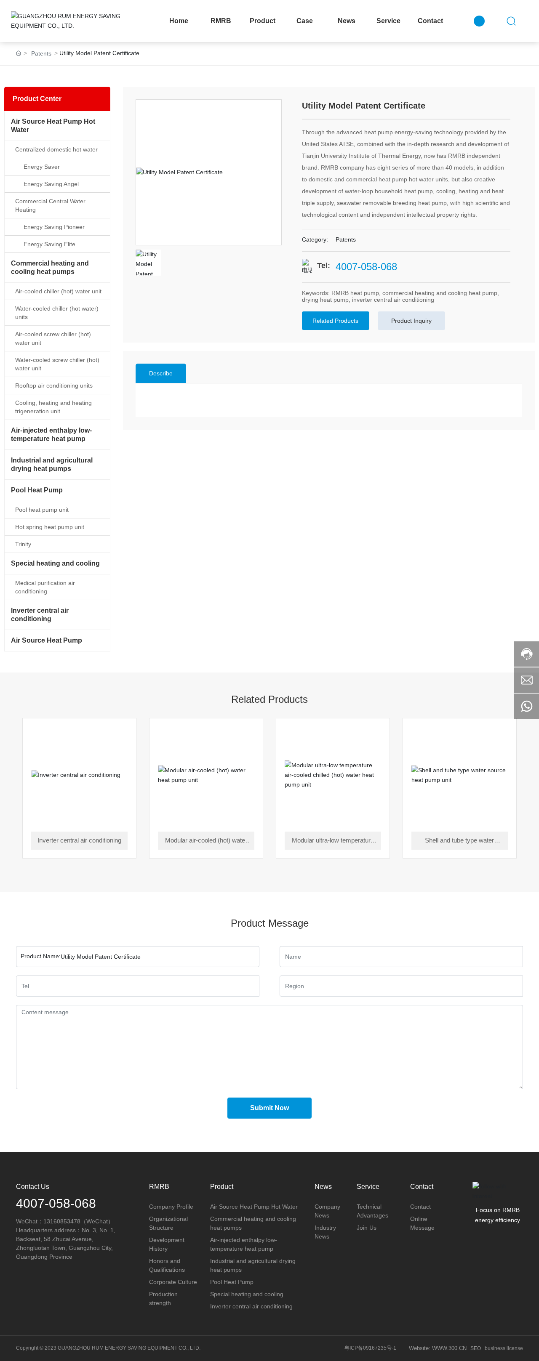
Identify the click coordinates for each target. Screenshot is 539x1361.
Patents (41, 53)
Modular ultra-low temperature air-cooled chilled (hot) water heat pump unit (333, 841)
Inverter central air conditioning (79, 840)
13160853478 (61, 1221)
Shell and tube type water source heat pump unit (459, 841)
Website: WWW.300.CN (438, 1348)
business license (504, 1348)
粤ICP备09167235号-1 (370, 1348)
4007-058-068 (366, 266)
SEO (475, 1348)
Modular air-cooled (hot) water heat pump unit (206, 841)
